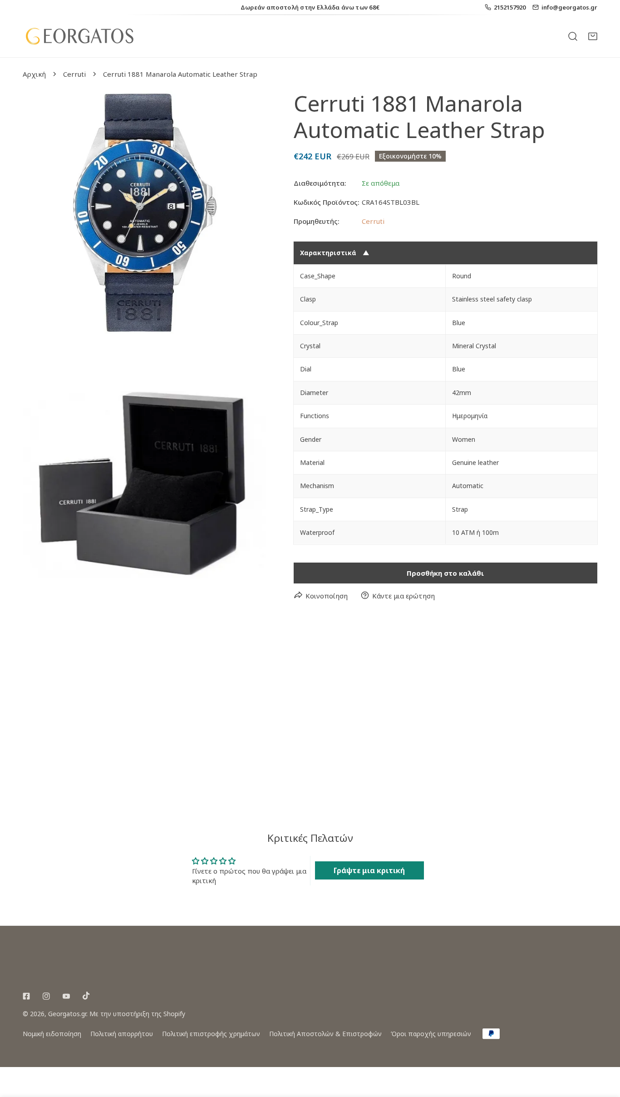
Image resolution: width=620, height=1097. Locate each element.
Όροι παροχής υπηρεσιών (431, 1033)
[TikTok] (86, 995)
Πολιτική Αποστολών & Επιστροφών (325, 1033)
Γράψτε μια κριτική (369, 870)
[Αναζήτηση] (573, 36)
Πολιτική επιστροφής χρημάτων (211, 1033)
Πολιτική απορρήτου (121, 1033)
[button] (593, 36)
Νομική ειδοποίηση (52, 1033)
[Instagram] (46, 996)
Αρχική (34, 74)
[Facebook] (26, 996)
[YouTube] (66, 996)
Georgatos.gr (67, 1013)
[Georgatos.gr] (79, 36)
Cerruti (74, 74)
